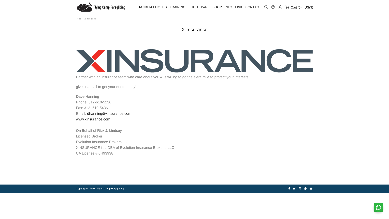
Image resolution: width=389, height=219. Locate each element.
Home (78, 19)
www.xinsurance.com (93, 119)
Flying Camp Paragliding (101, 7)
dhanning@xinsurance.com (109, 114)
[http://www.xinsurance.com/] (194, 61)
